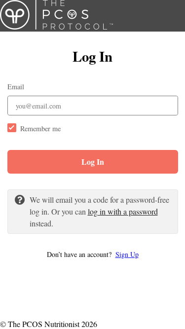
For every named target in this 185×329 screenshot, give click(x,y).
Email (15, 86)
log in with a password (123, 211)
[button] (92, 254)
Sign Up (127, 254)
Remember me (40, 128)
